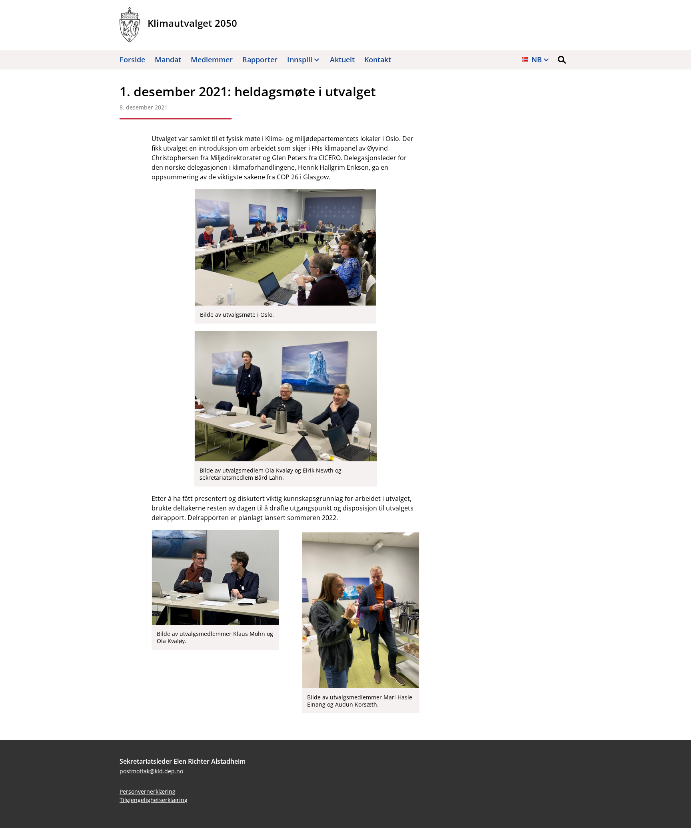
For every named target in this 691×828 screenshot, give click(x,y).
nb (536, 59)
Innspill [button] (299, 59)
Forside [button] (132, 59)
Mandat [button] (168, 59)
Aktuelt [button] (342, 59)
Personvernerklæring (148, 791)
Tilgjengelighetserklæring (154, 800)
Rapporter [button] (260, 59)
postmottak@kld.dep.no (151, 771)
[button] (561, 59)
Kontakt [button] (377, 59)
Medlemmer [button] (212, 59)
